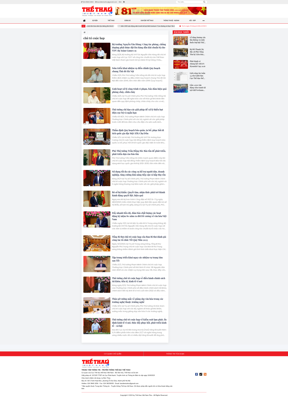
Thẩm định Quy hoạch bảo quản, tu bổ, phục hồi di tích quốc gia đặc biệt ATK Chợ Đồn (138, 132)
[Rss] (205, 374)
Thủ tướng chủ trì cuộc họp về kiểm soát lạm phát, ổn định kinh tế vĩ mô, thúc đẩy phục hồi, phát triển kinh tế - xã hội (139, 322)
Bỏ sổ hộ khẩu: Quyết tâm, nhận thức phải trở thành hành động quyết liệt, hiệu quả (138, 194)
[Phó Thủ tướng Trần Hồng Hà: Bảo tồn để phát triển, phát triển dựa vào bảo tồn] (96, 157)
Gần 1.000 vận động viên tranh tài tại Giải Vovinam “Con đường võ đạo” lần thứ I (138, 26)
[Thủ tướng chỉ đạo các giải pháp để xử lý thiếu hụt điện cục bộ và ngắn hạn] (96, 116)
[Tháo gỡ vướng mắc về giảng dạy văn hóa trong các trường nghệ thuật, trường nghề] (96, 305)
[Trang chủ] (84, 20)
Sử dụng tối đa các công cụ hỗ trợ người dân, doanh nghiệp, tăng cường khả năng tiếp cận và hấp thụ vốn (139, 173)
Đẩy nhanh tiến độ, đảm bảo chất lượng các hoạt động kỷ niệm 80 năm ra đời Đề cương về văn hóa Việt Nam (139, 216)
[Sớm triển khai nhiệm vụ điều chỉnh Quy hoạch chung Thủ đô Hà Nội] (96, 75)
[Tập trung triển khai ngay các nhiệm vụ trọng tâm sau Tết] (96, 264)
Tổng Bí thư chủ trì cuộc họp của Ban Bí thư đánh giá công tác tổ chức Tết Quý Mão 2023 (139, 238)
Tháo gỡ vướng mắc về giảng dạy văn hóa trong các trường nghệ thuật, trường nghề (137, 300)
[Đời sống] (160, 11)
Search (204, 2)
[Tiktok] (200, 374)
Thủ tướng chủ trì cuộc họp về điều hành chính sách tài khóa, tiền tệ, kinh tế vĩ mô (138, 280)
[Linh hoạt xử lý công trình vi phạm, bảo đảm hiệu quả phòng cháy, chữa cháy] (96, 95)
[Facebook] (196, 374)
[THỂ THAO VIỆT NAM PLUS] (97, 11)
